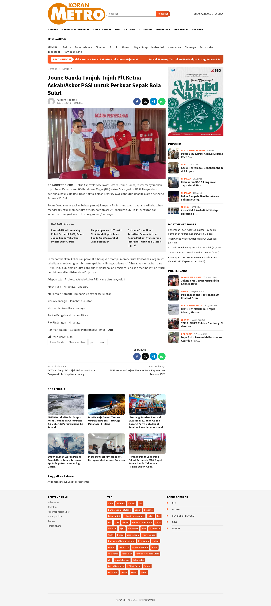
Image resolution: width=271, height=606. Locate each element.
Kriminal (200, 150)
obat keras (113, 553)
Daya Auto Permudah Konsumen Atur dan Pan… (201, 339)
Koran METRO (123, 599)
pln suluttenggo (122, 559)
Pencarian (163, 13)
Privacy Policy (55, 516)
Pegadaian (127, 553)
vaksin (144, 572)
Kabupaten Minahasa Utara (121, 541)
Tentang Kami (54, 525)
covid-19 (112, 528)
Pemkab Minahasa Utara (147, 553)
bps (158, 516)
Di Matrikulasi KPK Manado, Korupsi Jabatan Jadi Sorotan (106, 458)
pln (109, 559)
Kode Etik (52, 507)
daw (144, 528)
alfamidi (121, 503)
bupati (125, 522)
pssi (93, 342)
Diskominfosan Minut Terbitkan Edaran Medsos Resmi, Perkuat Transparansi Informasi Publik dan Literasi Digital (144, 238)
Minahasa (186, 179)
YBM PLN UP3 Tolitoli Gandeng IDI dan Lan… (202, 325)
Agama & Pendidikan (191, 277)
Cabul (158, 522)
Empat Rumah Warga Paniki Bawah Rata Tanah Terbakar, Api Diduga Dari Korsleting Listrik (65, 461)
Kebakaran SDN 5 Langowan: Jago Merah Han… (199, 183)
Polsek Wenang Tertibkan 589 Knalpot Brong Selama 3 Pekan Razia (169, 59)
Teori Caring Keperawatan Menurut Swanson (192, 238)
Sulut (199, 305)
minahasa (124, 547)
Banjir (137, 509)
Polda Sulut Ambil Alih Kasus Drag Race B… (202, 155)
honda (120, 534)
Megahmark (149, 599)
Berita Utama (188, 150)
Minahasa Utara (77, 342)
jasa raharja (133, 534)
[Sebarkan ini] (137, 101)
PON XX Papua (133, 566)
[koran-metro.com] (77, 13)
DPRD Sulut (155, 528)
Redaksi (51, 521)
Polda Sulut (138, 559)
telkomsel (112, 572)
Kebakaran (143, 541)
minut (154, 547)
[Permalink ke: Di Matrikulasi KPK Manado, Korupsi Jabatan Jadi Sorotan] (106, 443)
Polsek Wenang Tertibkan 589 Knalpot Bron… (200, 296)
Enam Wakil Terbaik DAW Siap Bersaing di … (199, 212)
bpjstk (151, 516)
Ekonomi (185, 207)
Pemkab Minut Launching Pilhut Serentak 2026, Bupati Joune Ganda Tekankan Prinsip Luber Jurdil (146, 461)
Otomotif (186, 334)
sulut (102, 342)
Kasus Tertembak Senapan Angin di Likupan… (202, 169)
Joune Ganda (57, 342)
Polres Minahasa (116, 566)
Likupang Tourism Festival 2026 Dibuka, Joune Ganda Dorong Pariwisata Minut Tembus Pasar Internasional (146, 422)
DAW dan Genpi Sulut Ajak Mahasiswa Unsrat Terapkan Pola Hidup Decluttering (72, 370)
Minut (184, 164)
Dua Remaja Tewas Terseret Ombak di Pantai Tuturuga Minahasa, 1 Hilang (105, 421)
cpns (122, 528)
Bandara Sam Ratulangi (119, 509)
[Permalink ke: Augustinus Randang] (51, 101)
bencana (148, 509)
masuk (63, 481)
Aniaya (131, 503)
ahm (110, 503)
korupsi (111, 547)
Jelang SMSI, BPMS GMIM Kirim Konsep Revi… (200, 282)
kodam (155, 541)
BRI (109, 522)
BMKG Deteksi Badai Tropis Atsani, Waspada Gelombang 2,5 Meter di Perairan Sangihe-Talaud (66, 422)
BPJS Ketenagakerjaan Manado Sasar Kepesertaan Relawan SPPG (138, 370)
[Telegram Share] (153, 101)
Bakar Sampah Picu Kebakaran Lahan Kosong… (200, 198)
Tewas (124, 572)
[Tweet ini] (145, 101)
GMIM (111, 534)
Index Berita (53, 502)
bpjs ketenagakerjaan (134, 516)
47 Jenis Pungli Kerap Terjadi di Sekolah (189, 247)
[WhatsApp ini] (162, 101)
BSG (117, 522)
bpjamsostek (114, 516)
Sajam (147, 566)
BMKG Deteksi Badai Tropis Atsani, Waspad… (198, 310)
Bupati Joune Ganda (142, 522)
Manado (185, 291)
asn (140, 503)
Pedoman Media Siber (58, 511)
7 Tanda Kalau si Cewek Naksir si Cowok (189, 252)
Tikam (134, 572)
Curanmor (133, 528)
